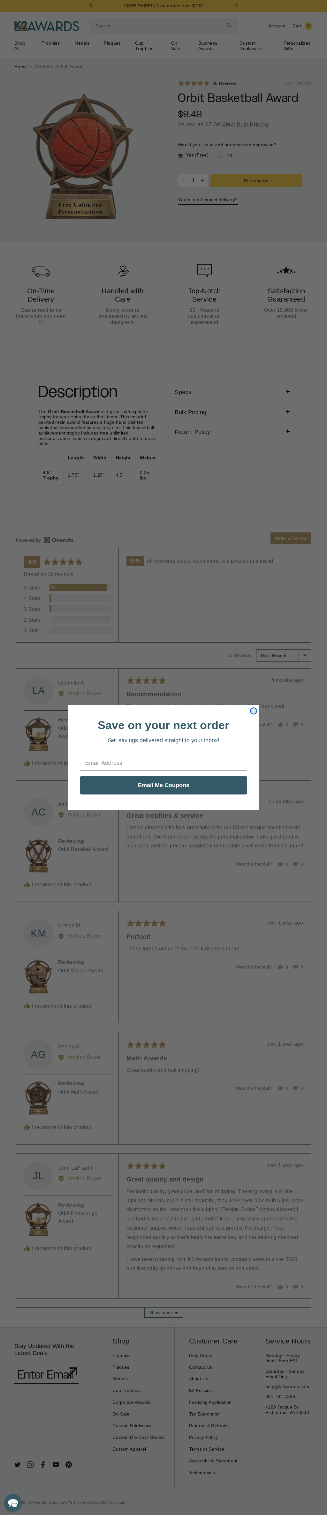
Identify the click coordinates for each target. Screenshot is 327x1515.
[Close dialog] (253, 711)
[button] (13, 1502)
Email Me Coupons (163, 785)
